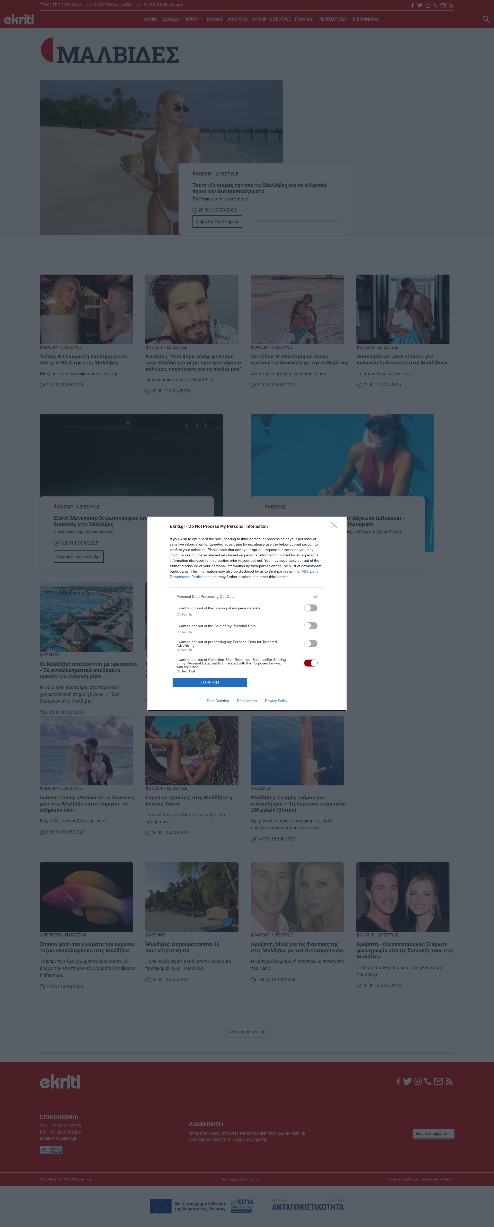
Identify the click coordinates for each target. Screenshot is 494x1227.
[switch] (310, 607)
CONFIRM (209, 682)
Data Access (247, 701)
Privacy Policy (276, 701)
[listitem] (247, 596)
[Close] (336, 527)
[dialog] (247, 614)
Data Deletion (218, 701)
